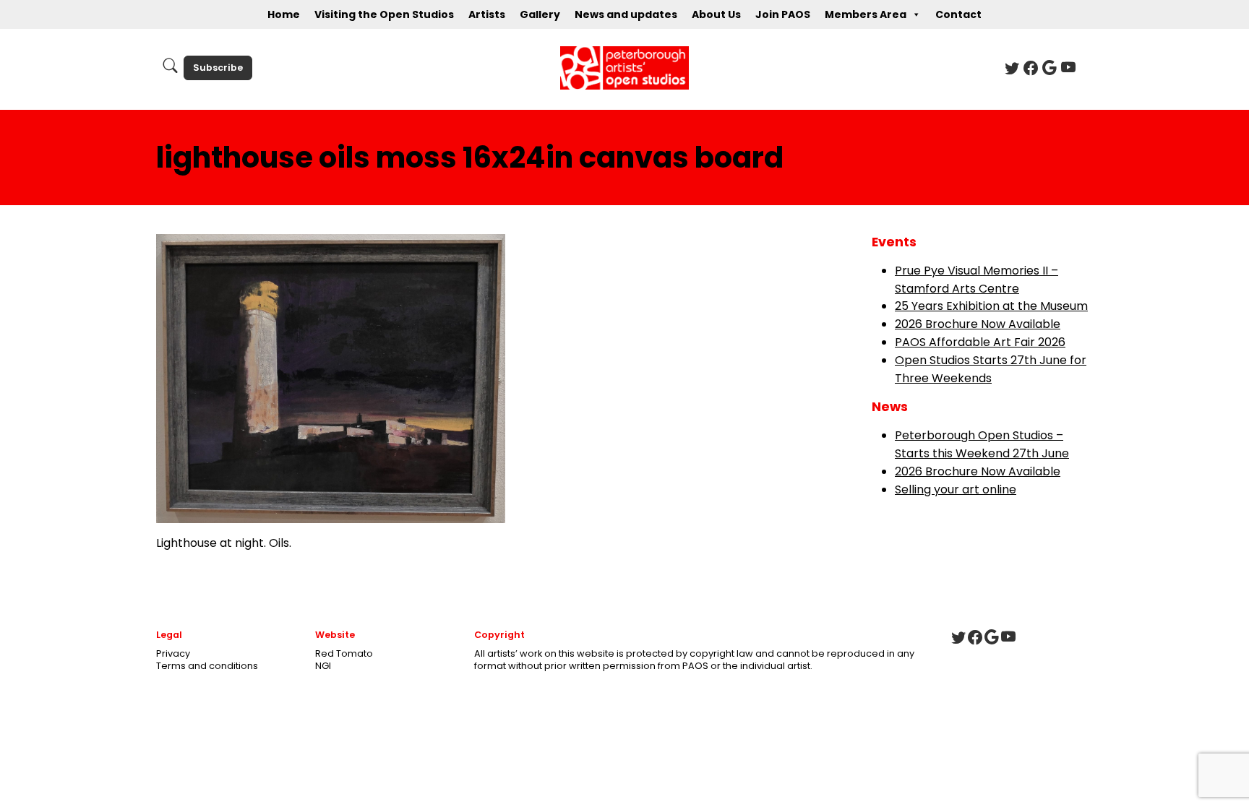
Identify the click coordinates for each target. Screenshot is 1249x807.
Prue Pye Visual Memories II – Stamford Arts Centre (976, 279)
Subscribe (218, 67)
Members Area (865, 14)
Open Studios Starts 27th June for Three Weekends (990, 369)
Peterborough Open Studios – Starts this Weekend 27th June (982, 444)
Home (283, 14)
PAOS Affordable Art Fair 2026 (980, 342)
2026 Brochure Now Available (977, 324)
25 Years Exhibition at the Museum (991, 306)
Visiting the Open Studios (384, 14)
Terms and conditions (207, 666)
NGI (323, 666)
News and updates (626, 14)
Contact (958, 14)
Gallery (540, 14)
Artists (486, 14)
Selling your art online (955, 489)
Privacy (173, 653)
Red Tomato (344, 653)
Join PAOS (782, 14)
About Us (716, 14)
